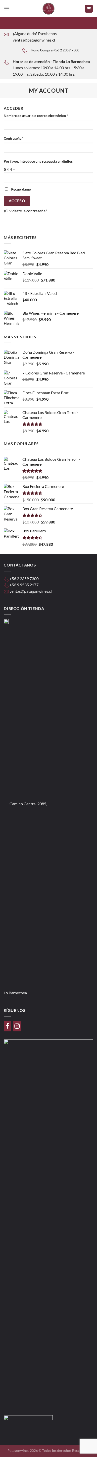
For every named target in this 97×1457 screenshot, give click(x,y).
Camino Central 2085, (28, 803)
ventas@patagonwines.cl (34, 40)
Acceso (17, 200)
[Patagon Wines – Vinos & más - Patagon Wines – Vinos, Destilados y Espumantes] (48, 8)
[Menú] (7, 8)
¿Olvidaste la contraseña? (25, 210)
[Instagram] (17, 1026)
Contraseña (14, 138)
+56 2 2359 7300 (66, 50)
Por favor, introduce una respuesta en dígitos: (39, 161)
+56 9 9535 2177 (24, 584)
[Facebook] (7, 1026)
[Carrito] (89, 9)
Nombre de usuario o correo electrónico (36, 115)
